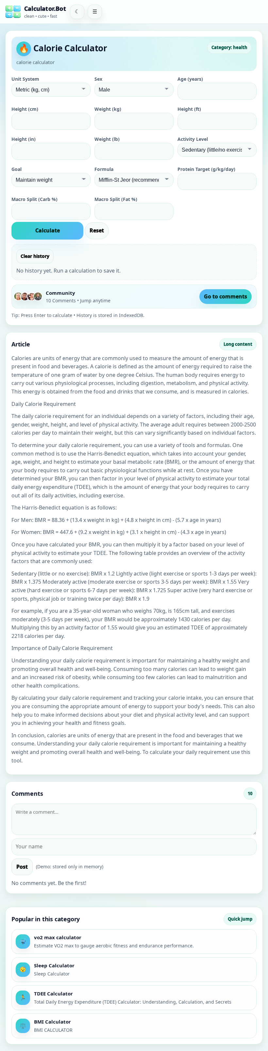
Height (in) (23, 139)
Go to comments (225, 296)
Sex (98, 79)
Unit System (25, 79)
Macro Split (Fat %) (115, 199)
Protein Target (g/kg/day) (206, 169)
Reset (97, 230)
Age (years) (190, 79)
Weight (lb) (107, 139)
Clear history (35, 256)
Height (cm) (24, 109)
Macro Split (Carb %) (34, 199)
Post (22, 866)
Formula (103, 169)
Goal (16, 169)
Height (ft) (189, 109)
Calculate (47, 230)
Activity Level (192, 139)
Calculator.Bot (45, 8)
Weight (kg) (107, 109)
